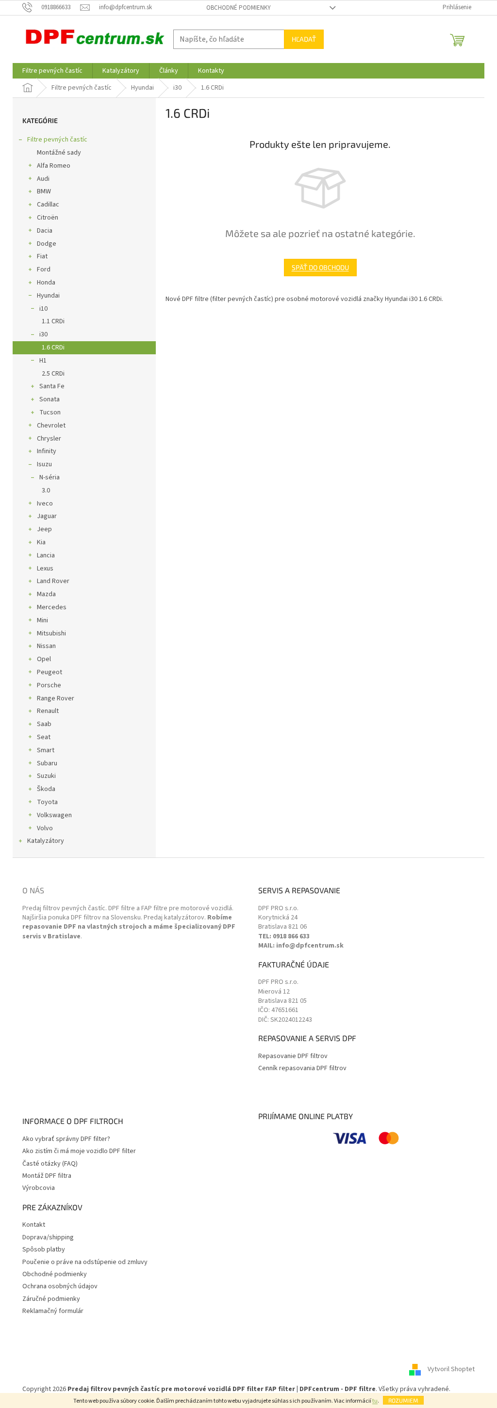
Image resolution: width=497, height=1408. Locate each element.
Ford (43, 269)
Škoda (46, 789)
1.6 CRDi (53, 347)
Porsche (49, 685)
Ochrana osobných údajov (60, 1286)
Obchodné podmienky (238, 7)
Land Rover (53, 581)
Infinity (46, 451)
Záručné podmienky (51, 1299)
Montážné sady (59, 153)
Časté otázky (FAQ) (50, 1164)
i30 (43, 334)
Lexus (45, 568)
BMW (44, 191)
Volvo (45, 828)
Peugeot (49, 672)
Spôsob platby (43, 1249)
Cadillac (48, 204)
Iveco (45, 503)
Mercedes (51, 607)
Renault (48, 711)
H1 (43, 360)
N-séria (49, 477)
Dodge (46, 244)
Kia (41, 542)
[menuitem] (52, 71)
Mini (42, 620)
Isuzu (44, 464)
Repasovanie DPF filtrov (293, 1056)
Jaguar (47, 516)
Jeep (44, 529)
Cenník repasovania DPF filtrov (302, 1068)
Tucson (50, 412)
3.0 (46, 490)
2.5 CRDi (53, 374)
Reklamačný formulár (52, 1311)
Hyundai (48, 296)
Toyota (47, 802)
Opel (44, 659)
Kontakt (33, 1225)
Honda (46, 282)
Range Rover (55, 698)
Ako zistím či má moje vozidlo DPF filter (79, 1151)
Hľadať (304, 39)
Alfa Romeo (53, 166)
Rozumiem (403, 1400)
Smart (45, 750)
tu (375, 1401)
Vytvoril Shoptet (451, 1369)
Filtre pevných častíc (57, 139)
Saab (44, 724)
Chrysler (49, 438)
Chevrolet (51, 425)
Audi (43, 179)
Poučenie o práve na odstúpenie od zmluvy (85, 1262)
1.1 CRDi (53, 321)
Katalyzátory (45, 841)
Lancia (46, 555)
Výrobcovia (38, 1188)
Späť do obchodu (320, 267)
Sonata (49, 399)
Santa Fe (52, 386)
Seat (43, 737)
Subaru (47, 763)
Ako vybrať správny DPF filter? (66, 1139)
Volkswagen (54, 815)
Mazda (46, 594)
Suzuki (46, 776)
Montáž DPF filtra (46, 1176)
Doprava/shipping (48, 1237)
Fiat (42, 256)
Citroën (47, 217)
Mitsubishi (51, 633)
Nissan (46, 646)
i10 (43, 309)
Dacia (44, 231)
